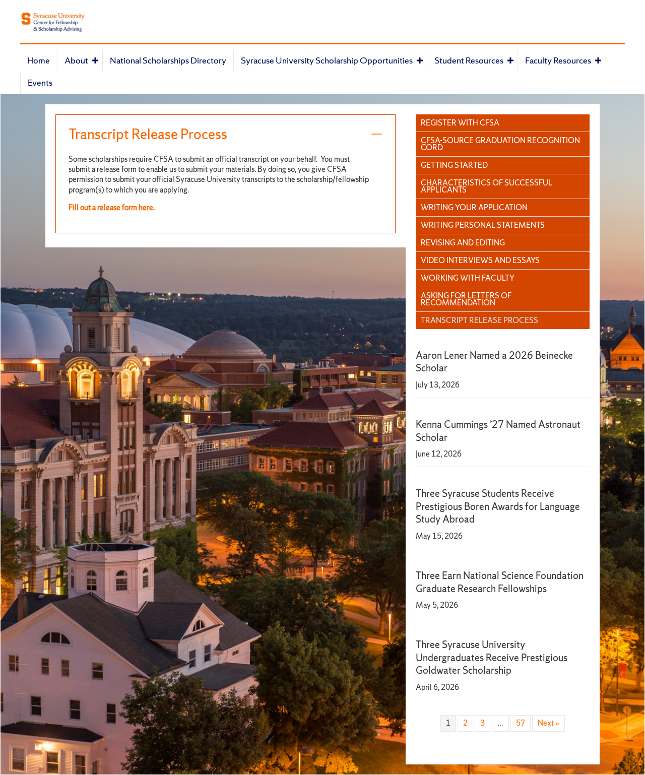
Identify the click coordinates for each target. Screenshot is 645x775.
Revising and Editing (463, 242)
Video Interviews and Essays (480, 260)
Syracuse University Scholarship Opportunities (327, 60)
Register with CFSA (460, 122)
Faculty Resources (558, 60)
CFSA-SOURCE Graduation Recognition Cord (500, 144)
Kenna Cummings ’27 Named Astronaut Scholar (498, 430)
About (76, 60)
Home (38, 60)
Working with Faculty (467, 278)
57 (520, 723)
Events (40, 82)
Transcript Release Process (148, 134)
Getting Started (454, 165)
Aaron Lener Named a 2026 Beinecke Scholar (494, 361)
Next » (548, 723)
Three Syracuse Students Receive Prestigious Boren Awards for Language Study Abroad (498, 506)
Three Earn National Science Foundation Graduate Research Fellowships (500, 582)
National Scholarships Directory (168, 60)
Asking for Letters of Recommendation (466, 299)
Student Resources (468, 60)
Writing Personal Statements (483, 225)
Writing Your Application (474, 207)
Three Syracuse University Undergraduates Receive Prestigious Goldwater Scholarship (491, 657)
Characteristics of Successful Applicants (486, 186)
